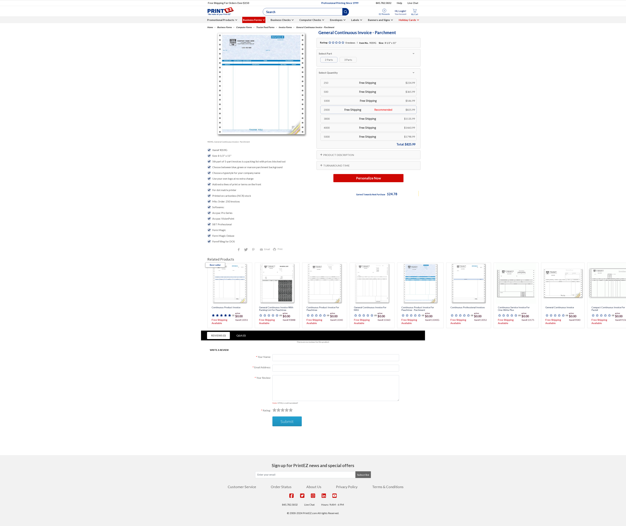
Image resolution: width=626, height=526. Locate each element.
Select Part (325, 53)
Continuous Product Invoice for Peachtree (322, 308)
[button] (345, 12)
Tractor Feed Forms (265, 27)
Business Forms (252, 19)
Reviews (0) (218, 335)
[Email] (265, 249)
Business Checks (281, 19)
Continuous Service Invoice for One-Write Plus (514, 308)
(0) (280, 315)
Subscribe (363, 474)
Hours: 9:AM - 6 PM (332, 504)
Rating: (267, 410)
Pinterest (254, 250)
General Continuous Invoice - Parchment (315, 27)
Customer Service (242, 487)
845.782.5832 (383, 2)
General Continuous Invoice (559, 307)
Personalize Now (368, 178)
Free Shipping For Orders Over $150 (228, 2)
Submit (287, 421)
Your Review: (263, 377)
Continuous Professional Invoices (467, 307)
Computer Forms (244, 27)
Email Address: (262, 367)
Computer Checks (310, 19)
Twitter (246, 250)
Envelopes (336, 19)
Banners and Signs (379, 19)
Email (265, 249)
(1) (233, 315)
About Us (313, 487)
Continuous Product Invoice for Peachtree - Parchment (417, 308)
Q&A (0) (241, 335)
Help (399, 2)
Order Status (281, 487)
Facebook (239, 250)
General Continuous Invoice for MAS (370, 308)
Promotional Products (220, 19)
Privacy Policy (347, 487)
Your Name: (264, 356)
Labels (355, 19)
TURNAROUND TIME (336, 165)
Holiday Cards (407, 19)
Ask (266, 434)
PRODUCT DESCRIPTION (338, 154)
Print (278, 249)
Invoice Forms (285, 27)
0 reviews (350, 43)
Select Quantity (328, 72)
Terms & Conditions (387, 487)
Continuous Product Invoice (226, 307)
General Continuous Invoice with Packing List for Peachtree (276, 308)
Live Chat (413, 2)
